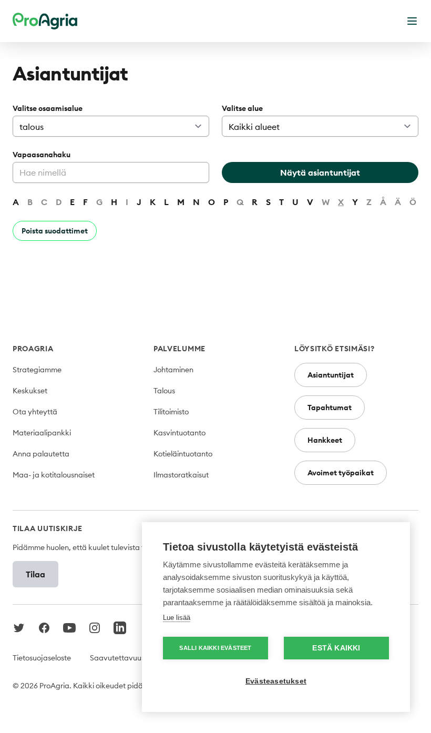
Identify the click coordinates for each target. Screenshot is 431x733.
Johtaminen (173, 369)
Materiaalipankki (42, 432)
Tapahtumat (329, 407)
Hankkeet (324, 440)
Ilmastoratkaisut (181, 475)
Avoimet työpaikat (340, 472)
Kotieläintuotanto (182, 454)
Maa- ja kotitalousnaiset (54, 475)
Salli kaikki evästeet (215, 648)
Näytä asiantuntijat (320, 172)
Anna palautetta (41, 454)
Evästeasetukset (275, 681)
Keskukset (30, 390)
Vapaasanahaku (41, 154)
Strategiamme (37, 369)
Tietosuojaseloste (42, 658)
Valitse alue (242, 108)
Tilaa (35, 574)
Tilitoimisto (171, 411)
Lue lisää (176, 618)
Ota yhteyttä (35, 411)
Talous (164, 390)
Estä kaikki (336, 648)
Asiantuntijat (330, 375)
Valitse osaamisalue (48, 108)
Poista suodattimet (55, 231)
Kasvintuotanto (179, 432)
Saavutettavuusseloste (129, 658)
